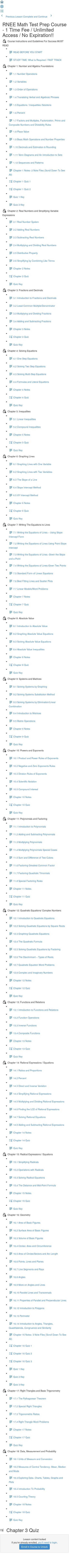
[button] (2, 3)
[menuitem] (2, 7)
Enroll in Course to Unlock (34, 1546)
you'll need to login (47, 1542)
